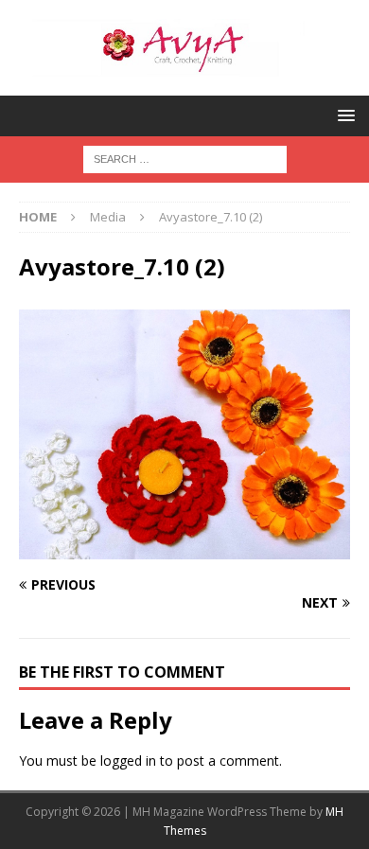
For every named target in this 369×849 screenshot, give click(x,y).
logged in (128, 760)
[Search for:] (185, 158)
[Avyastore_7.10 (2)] (184, 548)
